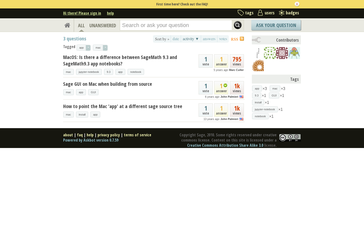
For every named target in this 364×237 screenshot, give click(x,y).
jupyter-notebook (89, 71)
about (68, 135)
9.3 (108, 71)
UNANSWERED (102, 25)
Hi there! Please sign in (82, 13)
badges (292, 13)
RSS (234, 39)
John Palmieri (229, 96)
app (120, 71)
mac (68, 71)
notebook (135, 71)
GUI (93, 92)
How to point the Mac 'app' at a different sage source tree (122, 106)
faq (80, 135)
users (270, 13)
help (110, 13)
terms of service (137, 135)
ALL (81, 25)
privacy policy (109, 135)
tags (249, 13)
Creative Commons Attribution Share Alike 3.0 (225, 145)
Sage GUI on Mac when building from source (107, 84)
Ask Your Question (276, 25)
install (82, 114)
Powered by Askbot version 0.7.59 (90, 140)
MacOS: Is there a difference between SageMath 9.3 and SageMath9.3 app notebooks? (120, 60)
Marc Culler (236, 69)
